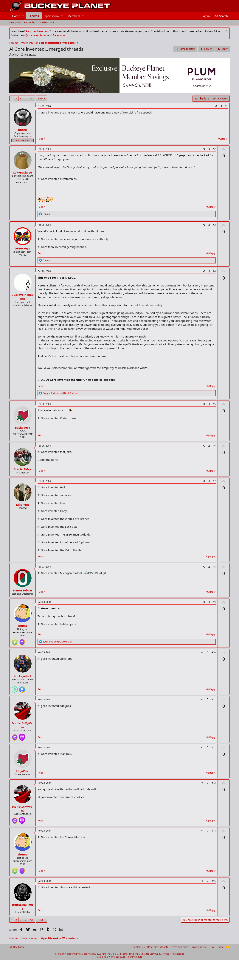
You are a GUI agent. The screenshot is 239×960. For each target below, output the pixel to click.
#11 (214, 699)
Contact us (139, 947)
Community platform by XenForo (84, 953)
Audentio (179, 953)
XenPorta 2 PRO (105, 956)
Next (40, 98)
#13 (214, 782)
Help (211, 947)
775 (31, 98)
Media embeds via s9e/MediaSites (133, 953)
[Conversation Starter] (14, 688)
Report (41, 138)
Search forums (46, 22)
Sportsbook (51, 16)
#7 (214, 481)
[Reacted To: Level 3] (22, 736)
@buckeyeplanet (35, 35)
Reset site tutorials (157, 947)
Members (74, 16)
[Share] (215, 106)
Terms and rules (179, 947)
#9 (214, 602)
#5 (214, 404)
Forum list (29, 22)
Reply (224, 138)
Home (16, 16)
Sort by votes (220, 98)
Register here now (37, 31)
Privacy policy (198, 947)
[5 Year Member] (22, 641)
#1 (226, 106)
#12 (214, 747)
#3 (214, 224)
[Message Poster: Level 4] (22, 688)
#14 (214, 830)
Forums (33, 16)
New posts (15, 22)
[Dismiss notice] (226, 31)
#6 (214, 445)
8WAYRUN (137, 956)
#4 (214, 271)
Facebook (59, 35)
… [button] (25, 98)
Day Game (18, 947)
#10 (214, 652)
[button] (23, 16)
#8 (214, 566)
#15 (214, 881)
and (60, 393)
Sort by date (202, 98)
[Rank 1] (14, 641)
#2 (214, 149)
